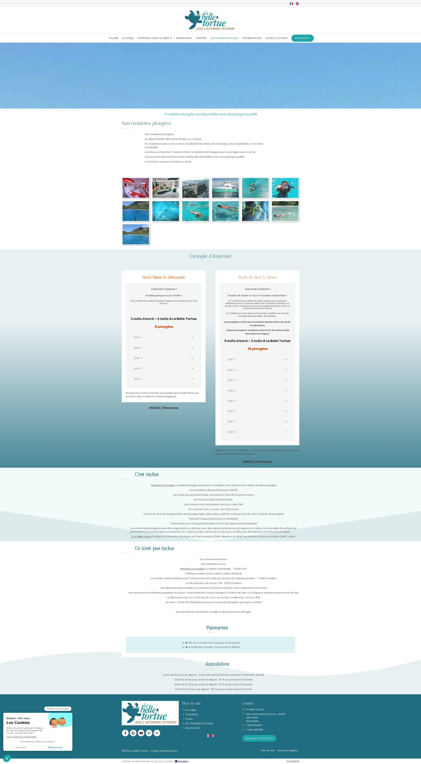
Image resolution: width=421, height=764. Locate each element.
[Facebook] (125, 733)
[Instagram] (149, 733)
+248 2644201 (254, 725)
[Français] (291, 3)
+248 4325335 (254, 729)
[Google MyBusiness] (133, 733)
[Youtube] (141, 733)
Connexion (292, 761)
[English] (297, 3)
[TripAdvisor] (157, 733)
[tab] (163, 337)
